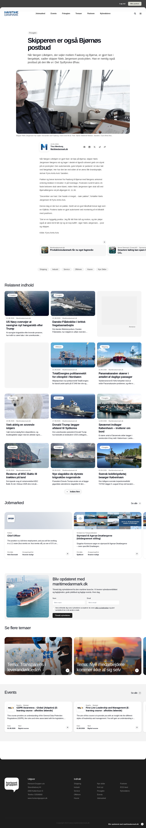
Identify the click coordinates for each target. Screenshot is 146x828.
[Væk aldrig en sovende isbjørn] (27, 415)
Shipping (77, 784)
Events (100, 795)
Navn (54, 598)
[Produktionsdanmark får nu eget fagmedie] (73, 250)
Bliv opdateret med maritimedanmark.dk (123, 824)
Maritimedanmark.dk (59, 149)
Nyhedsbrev (125, 791)
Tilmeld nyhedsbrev (62, 615)
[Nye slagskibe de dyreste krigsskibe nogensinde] (73, 464)
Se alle (134, 503)
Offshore (77, 795)
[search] (135, 13)
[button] (104, 242)
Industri (77, 787)
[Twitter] (94, 146)
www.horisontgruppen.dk (37, 798)
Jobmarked (101, 798)
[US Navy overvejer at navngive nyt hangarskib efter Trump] (27, 314)
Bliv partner (134, 4)
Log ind (122, 4)
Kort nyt (100, 787)
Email (89, 598)
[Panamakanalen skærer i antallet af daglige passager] (119, 363)
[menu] (140, 13)
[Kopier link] (105, 147)
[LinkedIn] (89, 146)
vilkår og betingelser (102, 608)
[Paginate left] (6, 535)
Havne (76, 798)
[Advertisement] (119, 310)
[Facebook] (84, 146)
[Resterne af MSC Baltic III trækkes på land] (27, 464)
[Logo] (11, 13)
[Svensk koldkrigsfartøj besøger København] (119, 464)
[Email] (99, 146)
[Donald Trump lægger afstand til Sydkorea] (73, 415)
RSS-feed (124, 787)
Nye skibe (101, 784)
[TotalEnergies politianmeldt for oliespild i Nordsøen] (73, 363)
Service (77, 791)
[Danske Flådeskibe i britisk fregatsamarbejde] (73, 312)
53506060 (38, 795)
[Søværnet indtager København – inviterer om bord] (119, 417)
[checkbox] (53, 609)
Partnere (123, 784)
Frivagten (101, 791)
